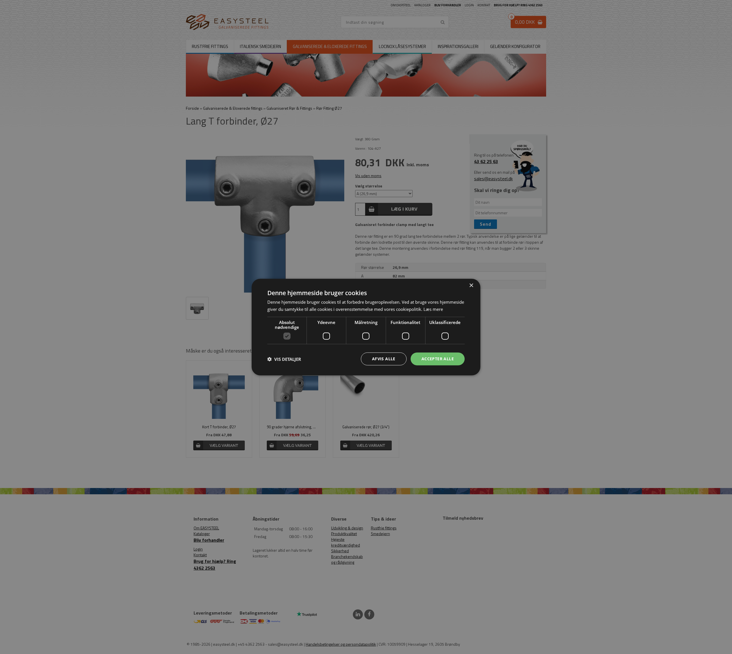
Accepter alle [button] (437, 358)
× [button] (471, 285)
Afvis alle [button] (383, 358)
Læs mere (433, 309)
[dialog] (366, 327)
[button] (284, 359)
